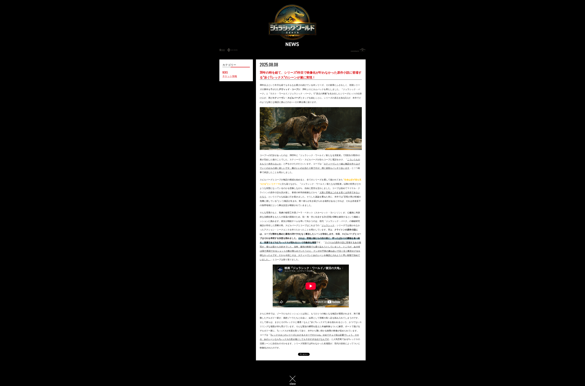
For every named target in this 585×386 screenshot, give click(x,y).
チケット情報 (229, 76)
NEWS (225, 72)
